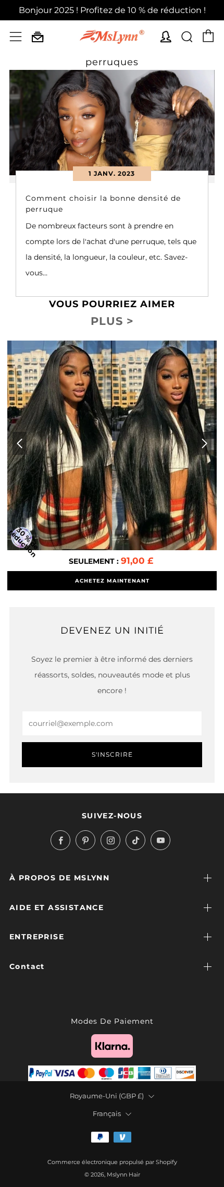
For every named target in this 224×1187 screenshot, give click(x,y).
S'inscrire (112, 754)
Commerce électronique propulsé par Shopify (112, 1162)
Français (107, 1114)
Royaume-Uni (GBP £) (107, 1096)
